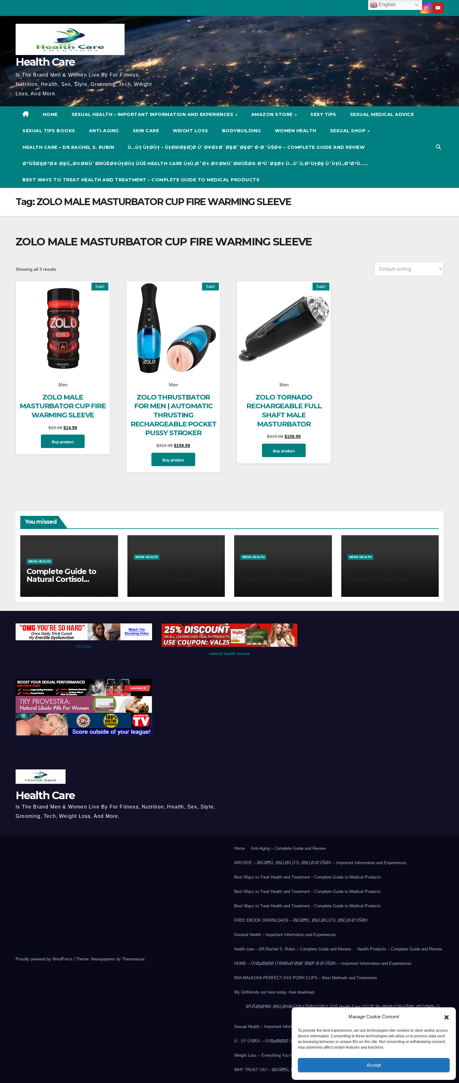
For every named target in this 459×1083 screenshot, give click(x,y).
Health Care (45, 61)
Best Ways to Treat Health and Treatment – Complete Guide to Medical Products (140, 180)
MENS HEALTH (39, 561)
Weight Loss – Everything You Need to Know (274, 1055)
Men (62, 384)
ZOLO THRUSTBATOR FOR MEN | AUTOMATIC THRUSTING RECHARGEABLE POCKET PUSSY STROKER (173, 415)
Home (239, 848)
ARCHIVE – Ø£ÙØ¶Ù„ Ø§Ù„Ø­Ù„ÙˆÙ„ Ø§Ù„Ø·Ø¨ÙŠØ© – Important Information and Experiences (320, 862)
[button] (446, 1017)
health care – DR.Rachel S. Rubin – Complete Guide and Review (292, 949)
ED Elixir (84, 646)
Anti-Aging (104, 130)
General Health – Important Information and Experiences (285, 934)
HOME (50, 114)
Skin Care (146, 130)
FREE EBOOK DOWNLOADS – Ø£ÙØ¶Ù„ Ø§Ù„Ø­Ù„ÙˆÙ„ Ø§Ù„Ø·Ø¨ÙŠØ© (301, 920)
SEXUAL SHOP (348, 130)
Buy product (63, 442)
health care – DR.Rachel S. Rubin (68, 147)
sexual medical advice (382, 114)
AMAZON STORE (272, 114)
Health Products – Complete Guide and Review (399, 949)
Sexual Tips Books (48, 130)
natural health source (229, 653)
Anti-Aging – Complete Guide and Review (288, 848)
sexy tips (323, 114)
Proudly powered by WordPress (45, 959)
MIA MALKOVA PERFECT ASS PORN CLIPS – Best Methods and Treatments (305, 977)
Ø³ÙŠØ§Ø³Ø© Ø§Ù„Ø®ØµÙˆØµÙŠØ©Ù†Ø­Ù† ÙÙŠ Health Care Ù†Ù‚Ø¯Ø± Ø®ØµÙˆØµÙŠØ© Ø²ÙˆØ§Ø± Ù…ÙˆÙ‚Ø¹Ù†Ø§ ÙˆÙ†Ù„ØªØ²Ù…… (195, 163)
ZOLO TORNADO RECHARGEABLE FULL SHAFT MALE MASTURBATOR (283, 410)
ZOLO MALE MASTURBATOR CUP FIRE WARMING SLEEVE (63, 406)
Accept (374, 1065)
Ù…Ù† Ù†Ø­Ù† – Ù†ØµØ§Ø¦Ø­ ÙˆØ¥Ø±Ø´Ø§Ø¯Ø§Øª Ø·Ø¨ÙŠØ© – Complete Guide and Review (246, 147)
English (387, 4)
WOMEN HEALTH (295, 130)
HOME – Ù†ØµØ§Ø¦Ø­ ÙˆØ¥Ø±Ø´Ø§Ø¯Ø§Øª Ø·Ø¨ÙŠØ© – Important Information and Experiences (323, 963)
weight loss (190, 130)
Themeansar (133, 959)
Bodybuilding (241, 130)
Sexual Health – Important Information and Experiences (153, 114)
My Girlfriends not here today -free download (274, 992)
